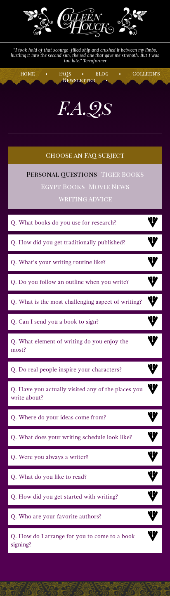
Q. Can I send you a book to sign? (55, 321)
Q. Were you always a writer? (49, 457)
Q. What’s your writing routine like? (58, 262)
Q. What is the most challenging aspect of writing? (76, 301)
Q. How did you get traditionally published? (68, 242)
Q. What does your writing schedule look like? (71, 437)
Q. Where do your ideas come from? (58, 417)
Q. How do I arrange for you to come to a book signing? (73, 540)
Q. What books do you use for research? (63, 222)
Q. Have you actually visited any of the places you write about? (77, 393)
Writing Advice (85, 198)
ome (27, 73)
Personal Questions (61, 174)
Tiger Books (122, 174)
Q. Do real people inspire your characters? (66, 369)
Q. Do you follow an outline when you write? (70, 282)
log (102, 73)
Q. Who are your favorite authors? (56, 516)
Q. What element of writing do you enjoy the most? (69, 345)
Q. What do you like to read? (49, 476)
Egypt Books (63, 186)
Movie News (109, 186)
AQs (65, 73)
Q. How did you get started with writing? (64, 496)
